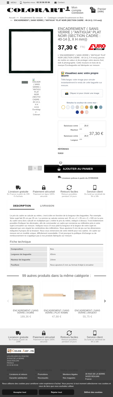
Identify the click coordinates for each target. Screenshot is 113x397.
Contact (61, 2)
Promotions (43, 374)
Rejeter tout (56, 392)
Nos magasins (69, 378)
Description (22, 205)
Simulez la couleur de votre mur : (82, 103)
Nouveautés (43, 378)
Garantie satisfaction (18, 378)
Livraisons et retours (18, 374)
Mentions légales (70, 374)
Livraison (47, 205)
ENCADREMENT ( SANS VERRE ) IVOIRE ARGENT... (25, 312)
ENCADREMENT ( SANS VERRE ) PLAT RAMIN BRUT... (56, 312)
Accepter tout (19, 392)
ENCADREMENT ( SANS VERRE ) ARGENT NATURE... (87, 312)
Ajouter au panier (78, 168)
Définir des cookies (93, 392)
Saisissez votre (71, 128)
